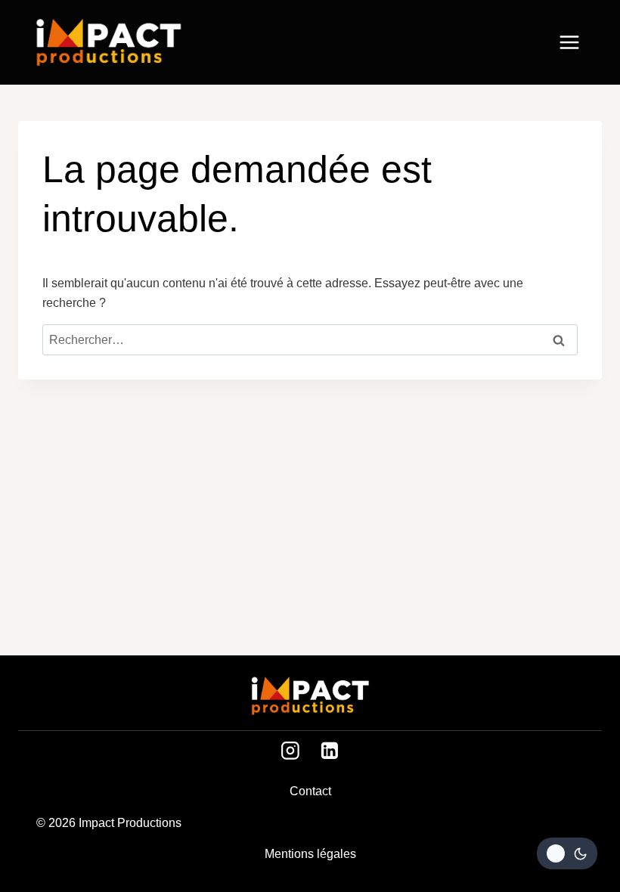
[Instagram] (290, 750)
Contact (310, 791)
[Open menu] (577, 41)
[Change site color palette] (567, 853)
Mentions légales (310, 853)
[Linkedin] (329, 750)
